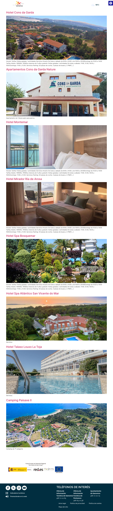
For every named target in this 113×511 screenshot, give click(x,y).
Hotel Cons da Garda (20, 12)
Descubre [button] (38, 3)
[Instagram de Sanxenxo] (19, 488)
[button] (74, 3)
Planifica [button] (62, 3)
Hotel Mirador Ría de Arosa (24, 179)
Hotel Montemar (17, 122)
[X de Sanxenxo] (13, 488)
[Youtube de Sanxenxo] (24, 488)
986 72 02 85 (61, 498)
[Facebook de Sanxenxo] (8, 488)
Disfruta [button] (50, 3)
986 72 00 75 (95, 496)
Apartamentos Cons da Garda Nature (31, 69)
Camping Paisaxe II (19, 400)
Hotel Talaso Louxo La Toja (24, 347)
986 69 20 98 (78, 500)
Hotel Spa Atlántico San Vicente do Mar (32, 293)
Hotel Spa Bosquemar (20, 236)
